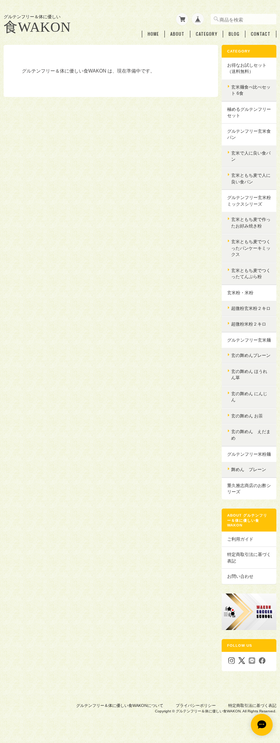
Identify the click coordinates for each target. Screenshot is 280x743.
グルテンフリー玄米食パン (249, 134)
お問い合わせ (240, 576)
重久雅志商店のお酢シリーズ (249, 488)
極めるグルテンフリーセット (249, 112)
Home (153, 34)
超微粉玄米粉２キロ (251, 308)
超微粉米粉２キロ (248, 324)
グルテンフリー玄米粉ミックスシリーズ (249, 200)
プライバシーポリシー (196, 705)
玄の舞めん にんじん (249, 396)
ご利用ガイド (240, 539)
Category (206, 34)
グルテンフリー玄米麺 (249, 340)
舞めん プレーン (248, 469)
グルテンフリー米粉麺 (249, 454)
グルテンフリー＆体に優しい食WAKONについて (119, 705)
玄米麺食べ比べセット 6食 (251, 90)
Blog (234, 34)
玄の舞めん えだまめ (251, 434)
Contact (261, 34)
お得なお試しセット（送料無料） (247, 68)
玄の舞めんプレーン (251, 355)
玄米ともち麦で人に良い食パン (251, 178)
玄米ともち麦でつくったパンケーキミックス (251, 248)
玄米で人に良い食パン (251, 156)
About (177, 34)
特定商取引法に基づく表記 (249, 557)
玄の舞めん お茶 (247, 415)
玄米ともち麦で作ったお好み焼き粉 (251, 222)
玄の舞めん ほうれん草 (249, 374)
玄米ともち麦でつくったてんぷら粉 (251, 273)
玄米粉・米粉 (240, 292)
